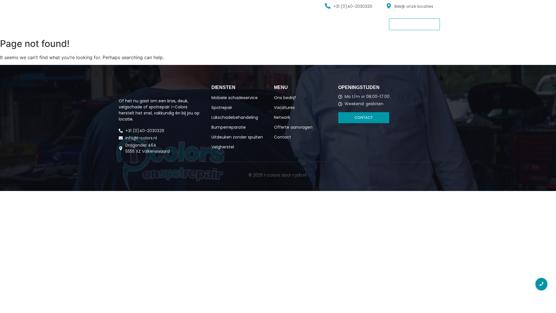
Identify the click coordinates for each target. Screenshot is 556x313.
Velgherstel (222, 147)
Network (244, 24)
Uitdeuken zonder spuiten (237, 137)
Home (124, 24)
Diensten (150, 24)
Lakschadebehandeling (234, 117)
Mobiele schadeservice (234, 98)
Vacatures (214, 24)
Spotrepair (221, 107)
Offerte (271, 24)
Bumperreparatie (228, 127)
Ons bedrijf (181, 24)
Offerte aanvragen (293, 127)
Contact (298, 24)
